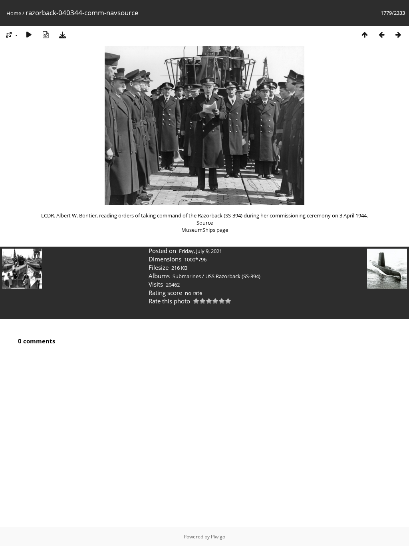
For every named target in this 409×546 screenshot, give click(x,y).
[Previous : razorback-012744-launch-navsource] (381, 34)
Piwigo (218, 536)
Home (13, 13)
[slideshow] (28, 34)
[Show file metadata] (45, 34)
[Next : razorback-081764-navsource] (398, 34)
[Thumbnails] (364, 34)
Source (205, 222)
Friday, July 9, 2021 (200, 251)
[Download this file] (62, 34)
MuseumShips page (204, 229)
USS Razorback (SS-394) (232, 276)
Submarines (187, 276)
